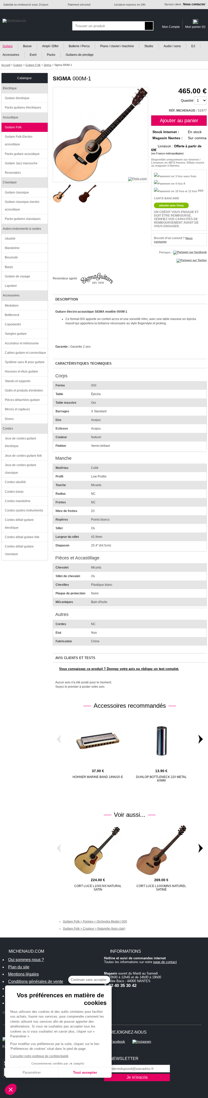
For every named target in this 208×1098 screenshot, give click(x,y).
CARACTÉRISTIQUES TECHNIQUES (83, 363)
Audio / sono (172, 46)
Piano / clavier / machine (117, 46)
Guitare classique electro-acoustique (22, 205)
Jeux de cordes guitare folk (23, 455)
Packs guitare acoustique (22, 154)
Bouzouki (11, 257)
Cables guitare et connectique (25, 353)
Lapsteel (11, 286)
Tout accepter (85, 1072)
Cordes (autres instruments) (24, 510)
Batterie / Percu (79, 46)
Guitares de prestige (80, 55)
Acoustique (10, 117)
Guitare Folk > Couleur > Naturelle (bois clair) (94, 928)
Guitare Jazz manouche (21, 163)
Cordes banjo (14, 491)
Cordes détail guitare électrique (19, 523)
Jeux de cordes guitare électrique (20, 442)
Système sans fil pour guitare (25, 362)
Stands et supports (17, 381)
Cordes (8, 428)
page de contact (165, 962)
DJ (193, 46)
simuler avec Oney (171, 205)
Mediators (12, 305)
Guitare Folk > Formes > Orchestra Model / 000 (95, 921)
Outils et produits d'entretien (24, 390)
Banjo (9, 267)
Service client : (184, 4)
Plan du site (18, 967)
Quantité (187, 100)
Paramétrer (32, 1072)
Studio (148, 46)
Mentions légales (23, 974)
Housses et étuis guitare (21, 371)
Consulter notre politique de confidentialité (39, 1056)
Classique (10, 182)
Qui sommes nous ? (26, 960)
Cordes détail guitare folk (22, 537)
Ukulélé (10, 238)
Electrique (10, 88)
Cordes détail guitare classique (19, 550)
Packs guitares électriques (23, 107)
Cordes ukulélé (15, 482)
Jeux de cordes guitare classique (20, 468)
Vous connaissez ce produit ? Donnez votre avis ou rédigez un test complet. (119, 669)
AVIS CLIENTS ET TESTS (75, 658)
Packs (51, 55)
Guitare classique (17, 192)
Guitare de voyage (17, 276)
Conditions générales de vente (35, 981)
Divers (9, 419)
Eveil (33, 55)
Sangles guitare (16, 333)
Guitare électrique (17, 98)
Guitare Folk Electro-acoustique (19, 140)
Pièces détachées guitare (22, 400)
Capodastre (13, 324)
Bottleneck (12, 315)
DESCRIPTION (66, 299)
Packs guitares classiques (23, 219)
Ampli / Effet (50, 46)
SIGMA (62, 78)
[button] (11, 1089)
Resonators (13, 172)
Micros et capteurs (17, 409)
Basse (27, 46)
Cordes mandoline (17, 501)
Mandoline (12, 248)
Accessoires (11, 295)
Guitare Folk (13, 127)
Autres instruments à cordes (22, 229)
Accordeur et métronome (22, 343)
